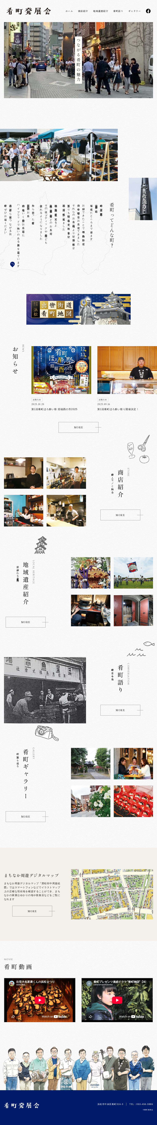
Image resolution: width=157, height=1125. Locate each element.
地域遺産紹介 (100, 11)
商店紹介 (83, 11)
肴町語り (118, 11)
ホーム (69, 11)
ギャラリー (134, 11)
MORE (78, 427)
